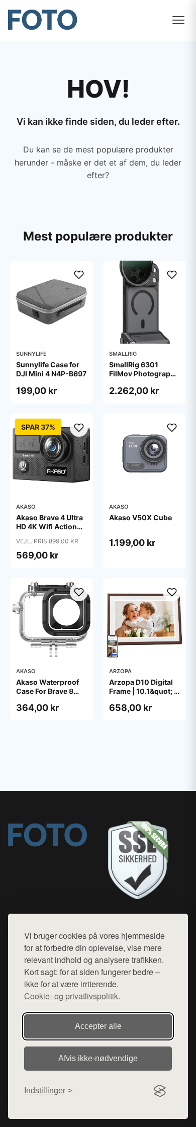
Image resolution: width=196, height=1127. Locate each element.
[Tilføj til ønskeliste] (79, 275)
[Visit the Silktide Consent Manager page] (160, 1091)
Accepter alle (98, 1026)
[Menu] (178, 20)
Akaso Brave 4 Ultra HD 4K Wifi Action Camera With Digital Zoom (50, 531)
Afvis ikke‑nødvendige (98, 1058)
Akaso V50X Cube (140, 517)
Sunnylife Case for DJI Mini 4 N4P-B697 (51, 369)
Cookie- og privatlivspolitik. (72, 996)
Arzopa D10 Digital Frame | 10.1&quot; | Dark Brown (142, 691)
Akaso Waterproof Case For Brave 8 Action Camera (47, 691)
